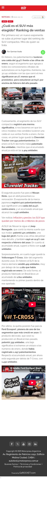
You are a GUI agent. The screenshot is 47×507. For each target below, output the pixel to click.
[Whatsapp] (43, 52)
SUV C (10, 21)
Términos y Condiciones (30, 464)
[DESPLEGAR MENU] (3, 7)
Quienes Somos (11, 464)
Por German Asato (14, 52)
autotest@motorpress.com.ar (23, 460)
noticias (6, 17)
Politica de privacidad (22, 466)
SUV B (4, 21)
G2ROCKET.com (27, 473)
